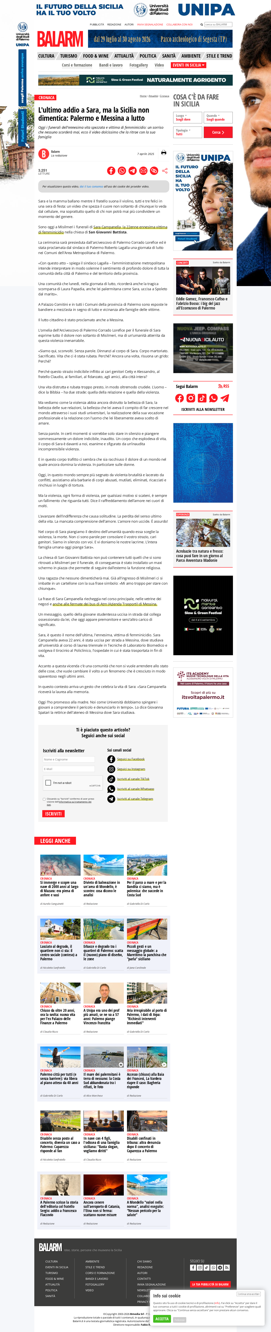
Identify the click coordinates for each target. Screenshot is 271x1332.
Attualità (153, 96)
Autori (142, 1273)
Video (159, 65)
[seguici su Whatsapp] (213, 1268)
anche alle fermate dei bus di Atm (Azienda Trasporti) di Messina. (105, 604)
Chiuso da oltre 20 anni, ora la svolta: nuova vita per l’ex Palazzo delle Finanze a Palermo (57, 1016)
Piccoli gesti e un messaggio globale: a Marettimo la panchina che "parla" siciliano (146, 953)
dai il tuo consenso (91, 186)
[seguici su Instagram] (200, 1268)
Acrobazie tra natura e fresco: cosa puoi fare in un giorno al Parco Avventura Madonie (199, 555)
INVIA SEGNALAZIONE (150, 24)
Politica (51, 1290)
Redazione (92, 903)
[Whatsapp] (111, 789)
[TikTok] (111, 779)
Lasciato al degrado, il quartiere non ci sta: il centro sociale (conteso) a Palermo (58, 953)
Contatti (144, 1279)
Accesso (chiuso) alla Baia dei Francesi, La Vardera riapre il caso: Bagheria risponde (145, 1080)
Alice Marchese (94, 1095)
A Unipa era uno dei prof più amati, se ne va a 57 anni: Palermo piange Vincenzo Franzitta (101, 1016)
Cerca (216, 132)
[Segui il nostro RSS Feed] (227, 1268)
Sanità (50, 1296)
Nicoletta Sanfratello (54, 967)
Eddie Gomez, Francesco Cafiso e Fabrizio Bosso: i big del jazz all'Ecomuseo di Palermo (202, 303)
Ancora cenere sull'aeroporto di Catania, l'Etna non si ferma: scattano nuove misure (102, 1208)
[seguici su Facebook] (193, 1268)
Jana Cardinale (138, 967)
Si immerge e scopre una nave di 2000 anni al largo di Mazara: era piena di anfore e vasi (59, 889)
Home (143, 96)
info (217, 1303)
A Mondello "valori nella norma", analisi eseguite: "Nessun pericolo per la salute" (145, 1208)
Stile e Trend (95, 1267)
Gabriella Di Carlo (139, 903)
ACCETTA (162, 1318)
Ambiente (92, 1261)
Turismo (51, 1273)
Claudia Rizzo (50, 1031)
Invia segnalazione (151, 1284)
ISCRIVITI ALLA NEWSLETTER (203, 409)
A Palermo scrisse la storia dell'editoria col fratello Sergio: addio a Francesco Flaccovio (59, 1208)
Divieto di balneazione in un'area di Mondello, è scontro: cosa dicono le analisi (102, 889)
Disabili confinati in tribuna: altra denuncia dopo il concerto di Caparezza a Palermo (143, 1144)
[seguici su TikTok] (206, 1268)
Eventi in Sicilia (56, 1267)
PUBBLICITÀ (97, 24)
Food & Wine (54, 1279)
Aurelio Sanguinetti (53, 903)
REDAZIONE (114, 24)
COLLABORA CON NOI (179, 24)
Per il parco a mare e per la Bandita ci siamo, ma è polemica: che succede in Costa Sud (146, 889)
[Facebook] (111, 759)
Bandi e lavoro (111, 65)
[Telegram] (111, 799)
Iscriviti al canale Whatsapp (135, 789)
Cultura (51, 1261)
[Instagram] (111, 769)
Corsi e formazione (77, 65)
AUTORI (129, 24)
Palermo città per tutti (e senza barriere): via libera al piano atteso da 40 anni (59, 1078)
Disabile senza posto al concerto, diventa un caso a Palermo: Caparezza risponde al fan (60, 1144)
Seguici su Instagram (131, 769)
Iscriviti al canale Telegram (135, 799)
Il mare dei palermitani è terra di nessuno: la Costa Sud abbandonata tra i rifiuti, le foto (102, 1080)
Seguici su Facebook (131, 759)
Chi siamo (144, 1261)
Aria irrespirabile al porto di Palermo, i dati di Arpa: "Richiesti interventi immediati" (147, 1016)
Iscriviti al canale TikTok (133, 779)
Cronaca (164, 96)
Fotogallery (139, 65)
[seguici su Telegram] (220, 1268)
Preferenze (180, 1320)
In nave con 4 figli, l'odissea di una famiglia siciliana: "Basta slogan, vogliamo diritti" (101, 1144)
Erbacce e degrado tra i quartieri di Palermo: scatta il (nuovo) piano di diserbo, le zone (103, 953)
